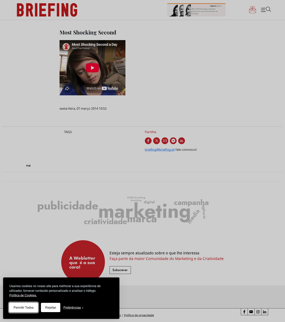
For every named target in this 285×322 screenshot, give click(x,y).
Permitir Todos (24, 307)
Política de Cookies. (23, 295)
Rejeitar (50, 307)
